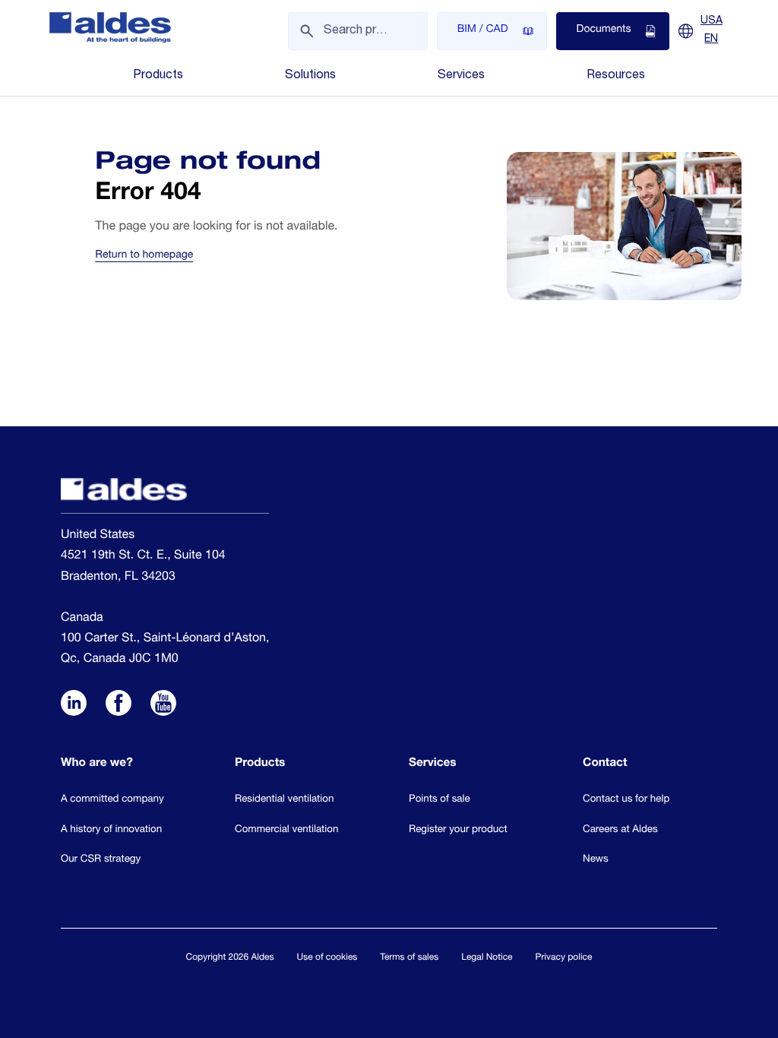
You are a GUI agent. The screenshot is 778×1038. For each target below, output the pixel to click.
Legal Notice (486, 958)
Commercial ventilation (286, 829)
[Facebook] (118, 704)
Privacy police (564, 958)
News (596, 859)
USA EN (712, 30)
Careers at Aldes (620, 829)
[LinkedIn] (74, 704)
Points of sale (439, 799)
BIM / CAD (482, 30)
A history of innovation (111, 829)
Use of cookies (327, 958)
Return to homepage (144, 256)
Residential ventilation (284, 799)
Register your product (458, 829)
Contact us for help (626, 799)
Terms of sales (409, 958)
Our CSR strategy (101, 859)
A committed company (112, 799)
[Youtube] (163, 704)
